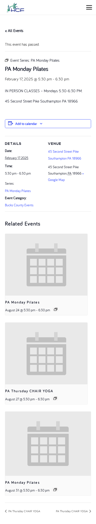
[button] (89, 7)
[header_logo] (15, 7)
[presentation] (46, 265)
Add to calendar (26, 123)
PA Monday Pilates (18, 191)
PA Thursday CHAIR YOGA (29, 391)
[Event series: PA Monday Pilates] (55, 309)
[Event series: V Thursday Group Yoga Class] (55, 398)
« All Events (14, 30)
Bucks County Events (19, 205)
